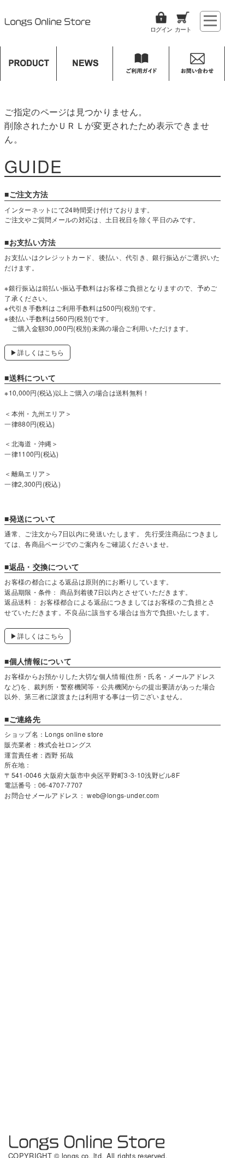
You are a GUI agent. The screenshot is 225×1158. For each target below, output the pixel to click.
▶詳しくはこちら (37, 352)
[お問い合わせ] (196, 64)
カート (183, 29)
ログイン (161, 29)
